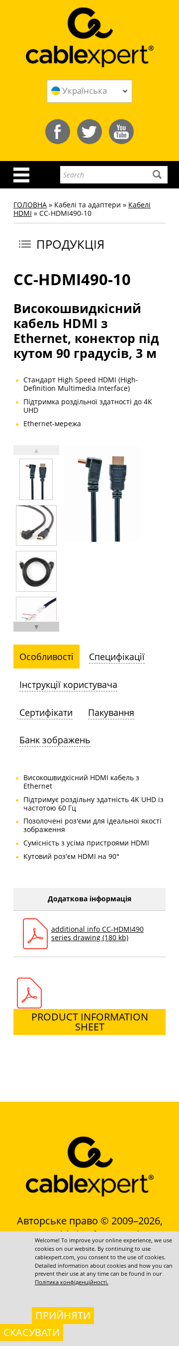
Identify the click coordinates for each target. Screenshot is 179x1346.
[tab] (46, 657)
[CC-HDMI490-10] (36, 479)
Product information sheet (89, 1021)
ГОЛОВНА (30, 204)
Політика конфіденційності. (71, 1282)
